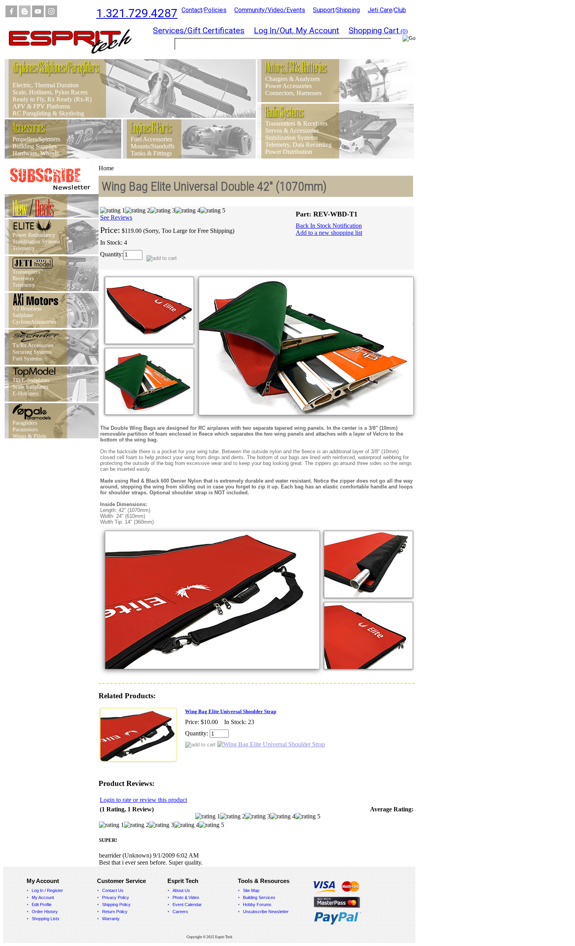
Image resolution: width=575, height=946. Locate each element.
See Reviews (116, 217)
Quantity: (111, 254)
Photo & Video (185, 897)
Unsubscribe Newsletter (266, 911)
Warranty (111, 918)
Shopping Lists (45, 918)
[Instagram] (51, 15)
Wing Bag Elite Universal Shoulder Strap (230, 711)
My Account (43, 897)
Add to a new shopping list (329, 232)
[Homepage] (75, 57)
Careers (180, 911)
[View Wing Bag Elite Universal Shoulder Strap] (271, 744)
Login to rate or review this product (143, 799)
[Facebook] (11, 15)
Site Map (251, 890)
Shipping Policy (116, 904)
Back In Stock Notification (329, 225)
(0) (378, 31)
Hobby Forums (257, 904)
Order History (45, 911)
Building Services (259, 897)
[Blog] (25, 15)
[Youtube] (38, 15)
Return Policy (115, 911)
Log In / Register (47, 890)
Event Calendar (187, 904)
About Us (181, 890)
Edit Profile (42, 904)
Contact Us (113, 890)
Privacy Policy (115, 897)
